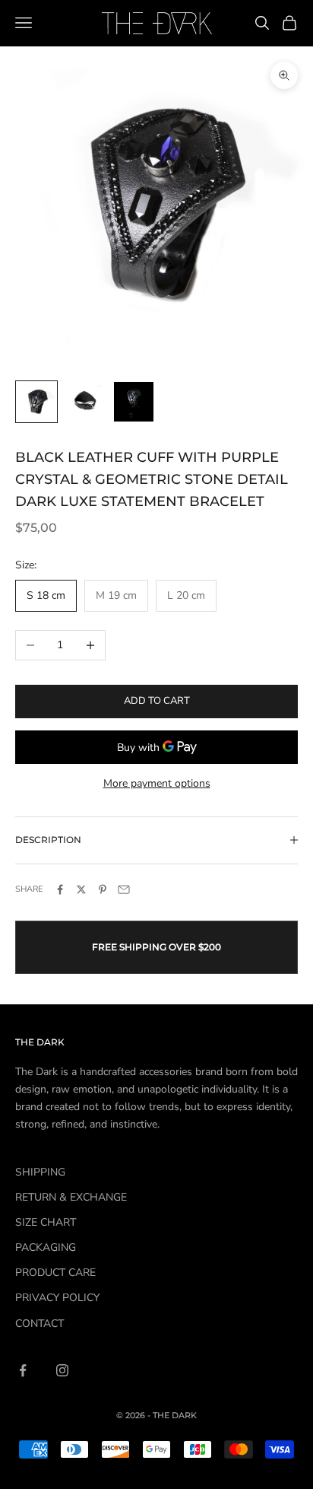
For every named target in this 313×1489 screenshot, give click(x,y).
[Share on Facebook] (60, 889)
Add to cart (157, 701)
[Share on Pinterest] (102, 889)
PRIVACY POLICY (57, 1297)
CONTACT (39, 1323)
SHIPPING (40, 1172)
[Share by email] (124, 889)
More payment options (156, 783)
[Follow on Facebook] (22, 1370)
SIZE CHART (45, 1222)
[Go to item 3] (133, 401)
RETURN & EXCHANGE (71, 1197)
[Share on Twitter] (81, 889)
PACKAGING (45, 1247)
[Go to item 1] (36, 401)
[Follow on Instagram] (62, 1370)
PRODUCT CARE (55, 1272)
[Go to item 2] (85, 401)
